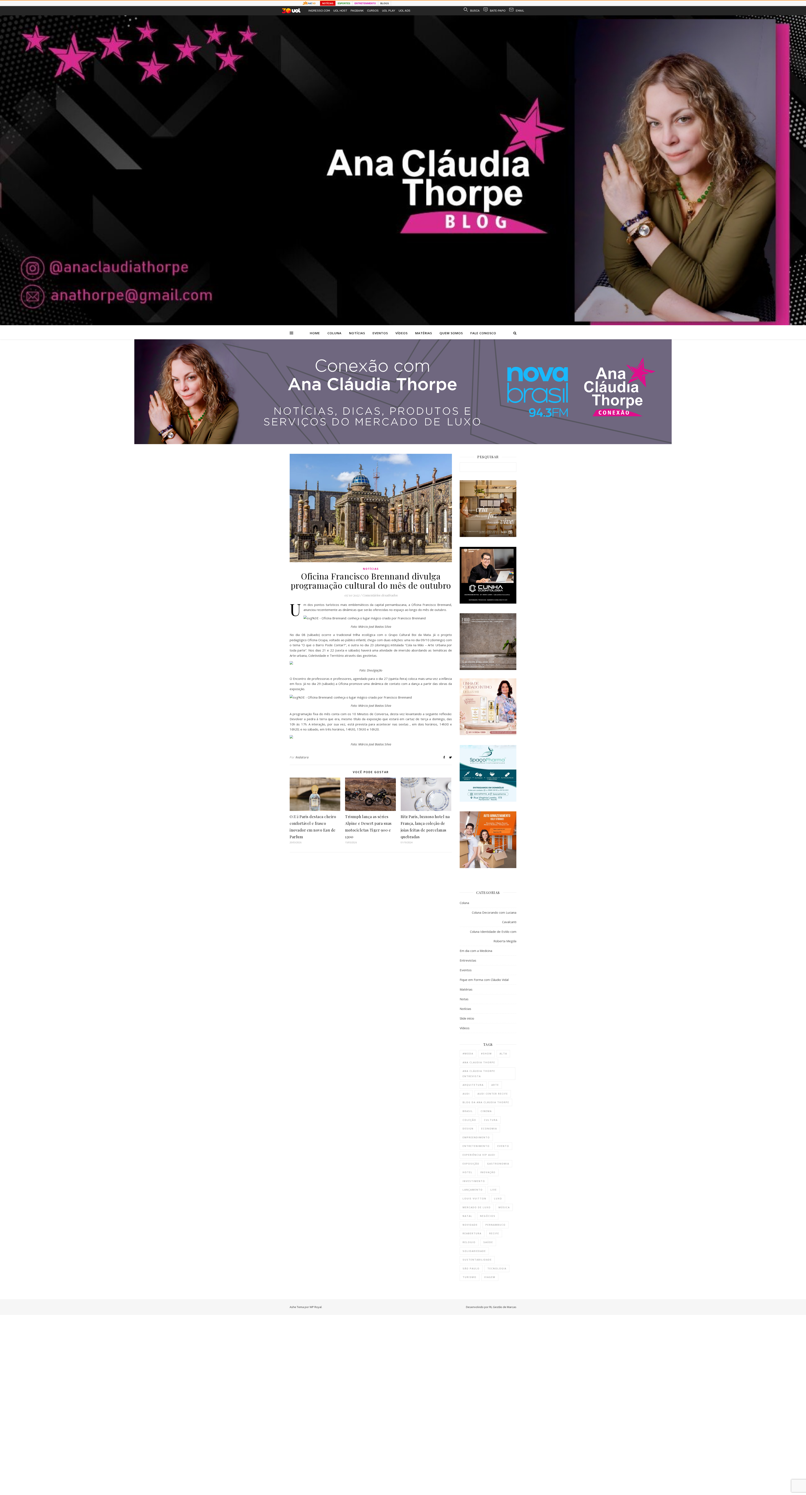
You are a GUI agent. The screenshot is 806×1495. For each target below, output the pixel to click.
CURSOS (373, 10)
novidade (470, 1224)
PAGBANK (357, 10)
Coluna (334, 333)
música (504, 1207)
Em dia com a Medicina (476, 951)
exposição (471, 1163)
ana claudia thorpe (479, 1062)
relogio (469, 1242)
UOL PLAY (388, 10)
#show (486, 1053)
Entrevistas (468, 960)
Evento (503, 1146)
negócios (487, 1215)
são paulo (471, 1268)
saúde (488, 1242)
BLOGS (384, 3)
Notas (464, 999)
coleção (469, 1119)
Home (315, 333)
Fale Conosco (483, 333)
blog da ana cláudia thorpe (486, 1102)
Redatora (302, 757)
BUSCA (475, 10)
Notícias (357, 333)
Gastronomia (498, 1163)
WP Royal (316, 1307)
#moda (468, 1053)
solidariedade (474, 1251)
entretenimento (476, 1146)
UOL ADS (404, 10)
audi (466, 1093)
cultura (491, 1119)
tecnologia (496, 1268)
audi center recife (493, 1093)
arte (495, 1084)
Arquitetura (473, 1084)
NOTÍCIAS (327, 3)
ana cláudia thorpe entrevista (479, 1073)
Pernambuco (495, 1224)
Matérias (423, 333)
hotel (467, 1172)
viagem (489, 1277)
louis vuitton (474, 1198)
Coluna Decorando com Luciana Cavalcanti (494, 917)
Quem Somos (451, 333)
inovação (488, 1172)
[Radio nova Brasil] (403, 443)
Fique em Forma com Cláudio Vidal (484, 980)
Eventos (380, 333)
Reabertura (472, 1233)
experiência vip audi (479, 1154)
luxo (498, 1198)
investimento (474, 1181)
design (468, 1128)
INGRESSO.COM (319, 10)
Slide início (467, 1018)
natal (467, 1215)
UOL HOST (340, 10)
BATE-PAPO (497, 10)
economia (489, 1128)
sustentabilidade (477, 1259)
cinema (486, 1111)
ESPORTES (344, 3)
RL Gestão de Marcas (502, 1307)
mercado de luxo (477, 1207)
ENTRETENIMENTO (365, 3)
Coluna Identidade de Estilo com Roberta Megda (493, 936)
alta (503, 1053)
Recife (494, 1233)
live (494, 1189)
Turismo (469, 1277)
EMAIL (520, 10)
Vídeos (401, 333)
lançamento (473, 1189)
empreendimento (476, 1137)
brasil (468, 1111)
